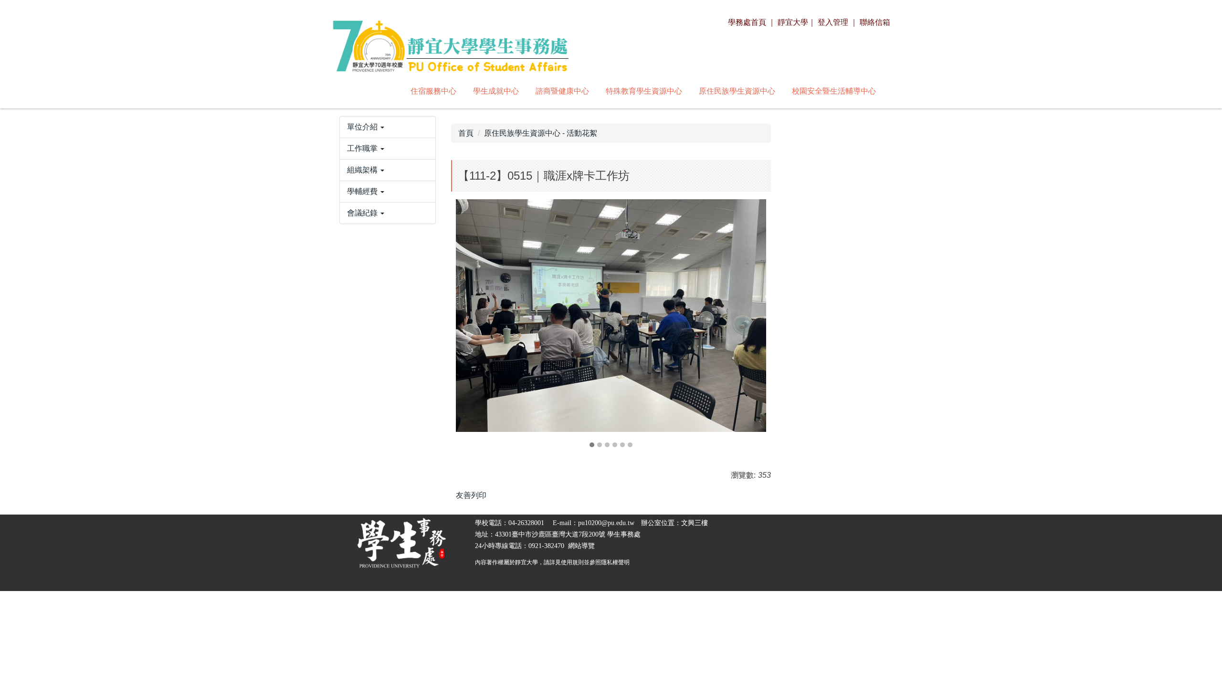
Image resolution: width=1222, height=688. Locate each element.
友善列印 (471, 495)
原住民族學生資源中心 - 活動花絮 (540, 133)
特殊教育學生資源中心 (644, 91)
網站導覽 (581, 545)
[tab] (592, 445)
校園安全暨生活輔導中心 (834, 91)
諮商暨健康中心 (562, 91)
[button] (387, 127)
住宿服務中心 (433, 91)
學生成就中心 (496, 91)
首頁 (466, 133)
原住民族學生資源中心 (737, 91)
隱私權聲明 (615, 562)
